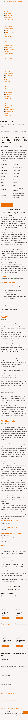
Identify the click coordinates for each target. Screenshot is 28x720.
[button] (14, 64)
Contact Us (6, 60)
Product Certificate (9, 53)
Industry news (8, 41)
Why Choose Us (9, 19)
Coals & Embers (9, 28)
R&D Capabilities (9, 17)
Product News (8, 38)
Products (6, 23)
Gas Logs (7, 24)
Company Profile (9, 13)
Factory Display (8, 15)
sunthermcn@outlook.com (9, 701)
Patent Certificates (9, 55)
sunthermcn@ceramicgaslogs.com (12, 708)
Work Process (8, 45)
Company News (9, 36)
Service (5, 43)
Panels (6, 30)
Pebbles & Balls (8, 26)
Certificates (6, 51)
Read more (5, 617)
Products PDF (8, 58)
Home (5, 9)
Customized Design (9, 49)
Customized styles (9, 32)
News (5, 34)
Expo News (7, 40)
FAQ (6, 21)
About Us (6, 11)
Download (6, 57)
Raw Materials (8, 47)
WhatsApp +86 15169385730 (7, 693)
